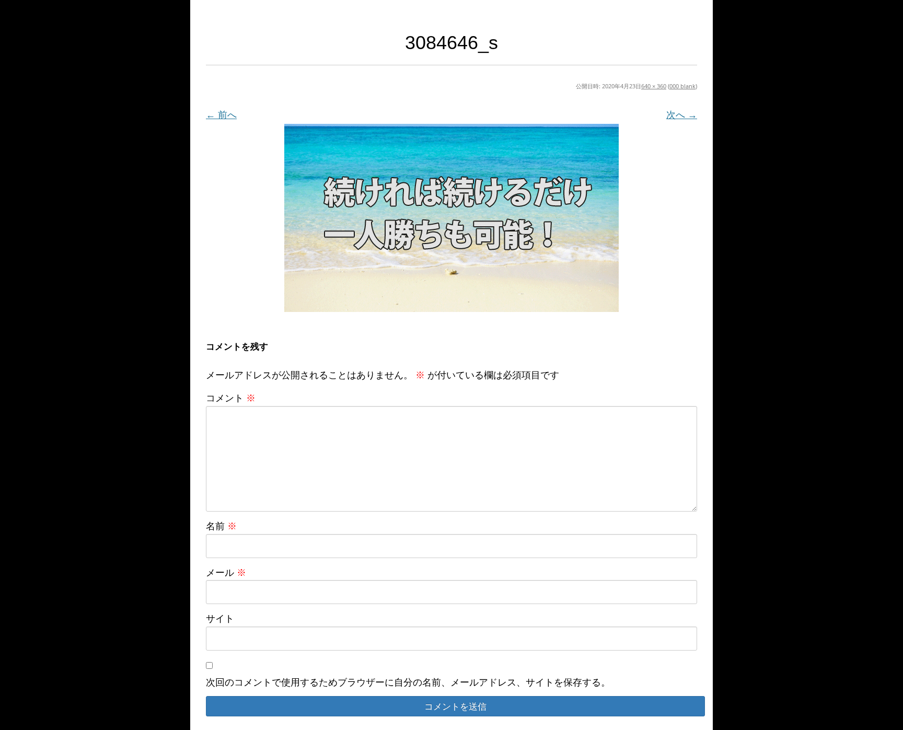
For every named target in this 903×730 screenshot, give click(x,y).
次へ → (681, 114)
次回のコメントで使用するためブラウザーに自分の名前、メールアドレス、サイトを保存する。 (408, 682)
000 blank (682, 86)
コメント (231, 397)
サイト (220, 618)
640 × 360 (653, 86)
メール (226, 572)
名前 (221, 525)
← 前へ (221, 114)
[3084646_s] (451, 218)
